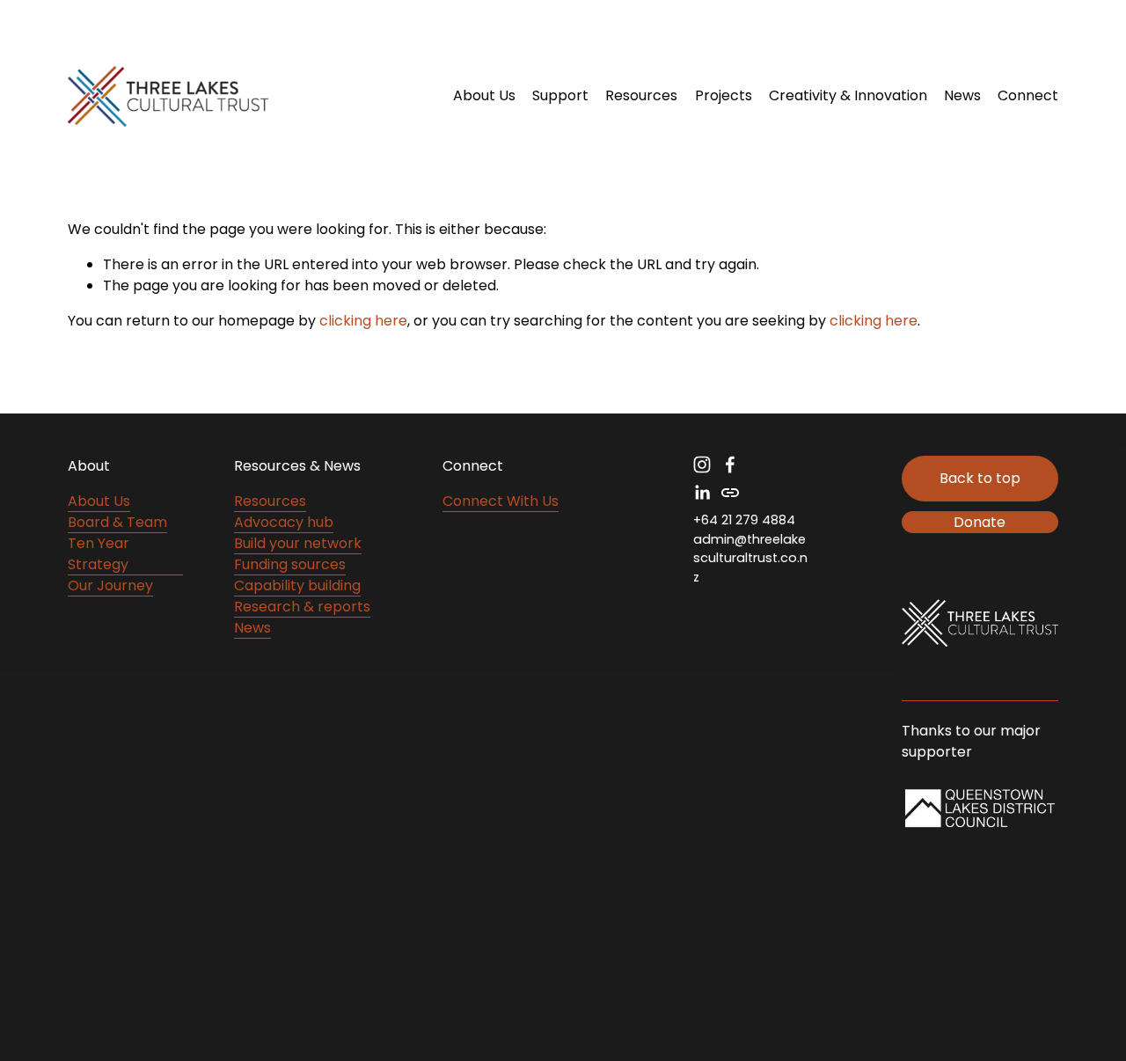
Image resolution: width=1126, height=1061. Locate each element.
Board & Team (117, 522)
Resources (270, 501)
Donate (979, 522)
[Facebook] (730, 464)
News (962, 95)
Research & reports (302, 606)
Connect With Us (500, 501)
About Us (99, 501)
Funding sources (290, 564)
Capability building (297, 585)
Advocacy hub (283, 522)
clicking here (363, 321)
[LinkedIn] (702, 492)
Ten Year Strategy (98, 553)
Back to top (980, 478)
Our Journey (110, 585)
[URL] (730, 492)
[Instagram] (702, 464)
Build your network (298, 543)
